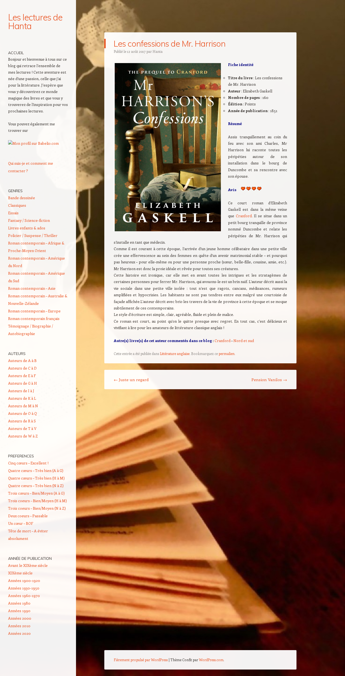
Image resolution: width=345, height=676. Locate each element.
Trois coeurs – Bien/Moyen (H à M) (37, 500)
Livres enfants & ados (26, 227)
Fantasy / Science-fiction (29, 220)
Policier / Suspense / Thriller (32, 235)
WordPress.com (211, 659)
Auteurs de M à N (23, 405)
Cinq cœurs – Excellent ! (28, 462)
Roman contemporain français (34, 318)
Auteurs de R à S (22, 420)
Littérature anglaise (174, 353)
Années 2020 (19, 633)
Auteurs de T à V (22, 428)
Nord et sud (243, 340)
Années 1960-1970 (24, 595)
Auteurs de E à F (22, 375)
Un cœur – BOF (20, 523)
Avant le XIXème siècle (28, 565)
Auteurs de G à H (22, 383)
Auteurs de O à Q (22, 413)
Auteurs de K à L (22, 398)
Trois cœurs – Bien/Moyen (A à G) (36, 493)
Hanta (158, 51)
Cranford (244, 215)
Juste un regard (131, 379)
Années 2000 (19, 618)
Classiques (17, 205)
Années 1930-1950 (23, 588)
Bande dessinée (21, 197)
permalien (226, 353)
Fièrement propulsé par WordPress (141, 659)
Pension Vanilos (269, 379)
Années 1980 (19, 603)
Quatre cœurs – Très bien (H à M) (36, 478)
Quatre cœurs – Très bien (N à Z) (36, 485)
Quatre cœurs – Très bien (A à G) (35, 470)
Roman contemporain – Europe (34, 310)
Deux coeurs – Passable (28, 515)
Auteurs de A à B (22, 360)
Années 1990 (19, 610)
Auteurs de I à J (21, 390)
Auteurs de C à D (22, 368)
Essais (13, 212)
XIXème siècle (20, 572)
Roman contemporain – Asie (32, 288)
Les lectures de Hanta (35, 21)
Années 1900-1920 (24, 580)
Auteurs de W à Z (23, 436)
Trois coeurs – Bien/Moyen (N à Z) (37, 508)
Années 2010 (19, 625)
